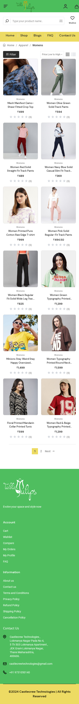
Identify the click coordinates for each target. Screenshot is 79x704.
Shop (24, 35)
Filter (12, 54)
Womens (37, 45)
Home (10, 35)
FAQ (50, 35)
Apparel (23, 45)
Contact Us (67, 35)
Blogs (37, 35)
